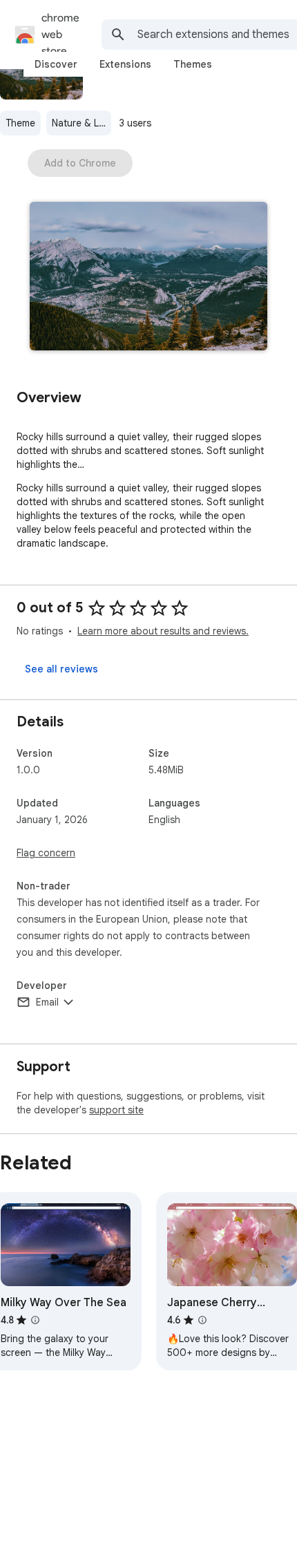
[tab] (55, 64)
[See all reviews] (61, 669)
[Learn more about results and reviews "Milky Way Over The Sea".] (35, 1320)
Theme (20, 123)
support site (116, 1110)
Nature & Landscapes (81, 123)
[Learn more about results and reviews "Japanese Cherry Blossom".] (202, 1320)
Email (47, 1002)
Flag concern (46, 853)
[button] (148, 277)
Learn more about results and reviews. (163, 631)
